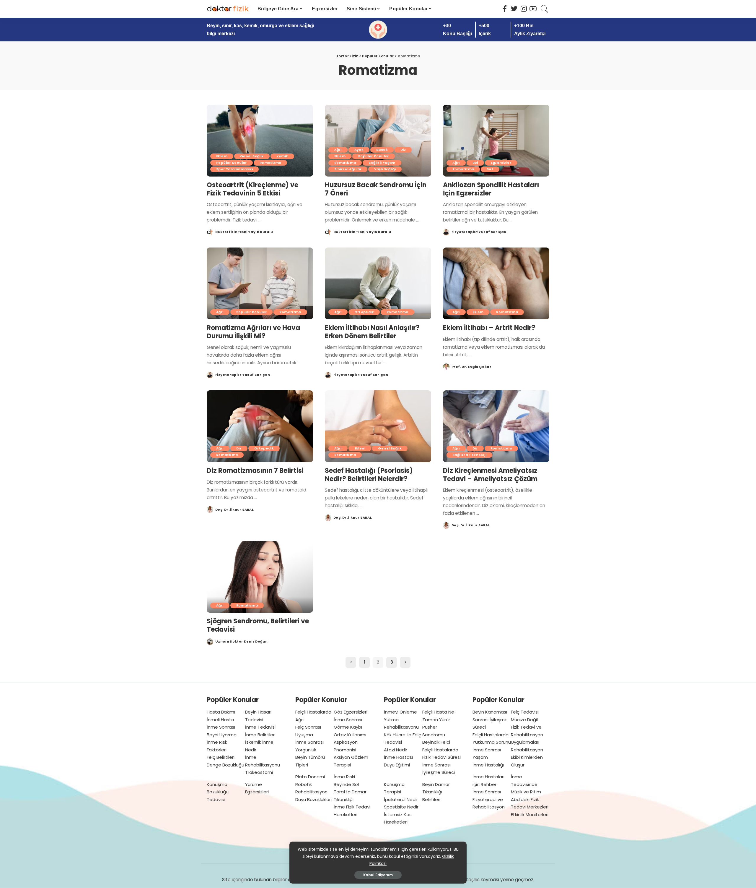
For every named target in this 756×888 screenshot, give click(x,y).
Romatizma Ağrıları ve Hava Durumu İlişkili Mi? (253, 332)
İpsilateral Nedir (401, 799)
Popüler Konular (231, 162)
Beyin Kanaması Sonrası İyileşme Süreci (490, 719)
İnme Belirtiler (260, 735)
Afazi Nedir (395, 750)
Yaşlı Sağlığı (385, 169)
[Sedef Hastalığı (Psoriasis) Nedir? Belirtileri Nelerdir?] (378, 426)
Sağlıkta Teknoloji (469, 454)
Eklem (221, 156)
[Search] (544, 9)
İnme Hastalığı (488, 765)
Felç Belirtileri (220, 757)
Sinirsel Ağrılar (347, 169)
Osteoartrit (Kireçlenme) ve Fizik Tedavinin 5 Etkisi (252, 189)
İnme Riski (344, 777)
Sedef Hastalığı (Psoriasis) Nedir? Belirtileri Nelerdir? (369, 474)
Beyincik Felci (436, 742)
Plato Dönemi (310, 777)
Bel (475, 162)
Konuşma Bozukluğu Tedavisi (218, 792)
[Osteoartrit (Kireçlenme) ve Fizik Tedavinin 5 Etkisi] (260, 141)
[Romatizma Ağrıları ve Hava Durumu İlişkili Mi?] (260, 283)
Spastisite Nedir (401, 807)
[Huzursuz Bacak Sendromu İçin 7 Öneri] (378, 141)
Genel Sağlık (252, 156)
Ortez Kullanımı (350, 735)
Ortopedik (364, 312)
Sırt (490, 169)
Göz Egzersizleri (350, 712)
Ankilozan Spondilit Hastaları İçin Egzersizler (491, 189)
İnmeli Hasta (220, 719)
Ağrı (338, 149)
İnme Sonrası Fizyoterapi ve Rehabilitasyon (488, 799)
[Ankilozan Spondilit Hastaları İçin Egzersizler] (496, 141)
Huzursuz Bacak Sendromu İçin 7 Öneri (375, 189)
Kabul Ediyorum (378, 874)
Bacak (382, 149)
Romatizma (270, 162)
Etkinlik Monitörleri (529, 814)
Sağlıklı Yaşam (382, 162)
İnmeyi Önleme (400, 712)
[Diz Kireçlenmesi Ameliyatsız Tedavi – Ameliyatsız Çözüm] (496, 426)
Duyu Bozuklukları (313, 799)
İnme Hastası (398, 757)
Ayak (359, 149)
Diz (403, 149)
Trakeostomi (259, 772)
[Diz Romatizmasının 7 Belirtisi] (260, 426)
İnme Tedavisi (260, 727)
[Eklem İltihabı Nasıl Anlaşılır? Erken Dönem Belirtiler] (378, 283)
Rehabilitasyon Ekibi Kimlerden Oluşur (527, 757)
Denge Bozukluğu (225, 765)
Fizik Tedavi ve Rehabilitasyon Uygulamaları (527, 734)
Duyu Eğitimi (397, 765)
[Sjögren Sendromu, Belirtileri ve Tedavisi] (260, 577)
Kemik (282, 156)
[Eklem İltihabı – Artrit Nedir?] (496, 283)
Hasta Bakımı (221, 712)
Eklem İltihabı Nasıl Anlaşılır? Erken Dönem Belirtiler (372, 332)
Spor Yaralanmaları (234, 169)
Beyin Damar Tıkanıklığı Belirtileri (436, 792)
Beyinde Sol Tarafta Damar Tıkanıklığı (350, 792)
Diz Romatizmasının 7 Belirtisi (255, 470)
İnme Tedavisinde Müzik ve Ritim (526, 784)
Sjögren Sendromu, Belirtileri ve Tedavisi (258, 625)
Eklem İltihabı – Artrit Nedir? (489, 327)
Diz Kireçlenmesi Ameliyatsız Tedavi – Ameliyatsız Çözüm (490, 474)
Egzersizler (501, 162)
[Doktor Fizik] (228, 9)
